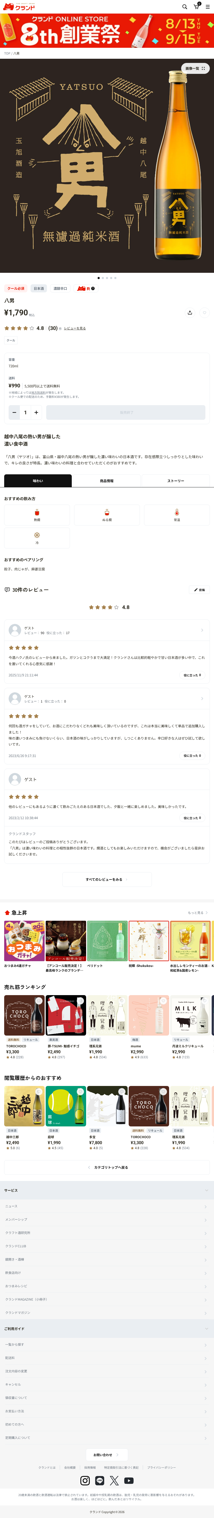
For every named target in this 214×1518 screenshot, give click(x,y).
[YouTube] (129, 1480)
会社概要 (70, 1467)
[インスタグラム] (85, 1480)
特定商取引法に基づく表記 (121, 1467)
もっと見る (196, 912)
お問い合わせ (102, 1454)
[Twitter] (114, 1480)
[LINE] (99, 1480)
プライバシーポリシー (161, 1467)
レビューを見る (75, 328)
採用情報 (90, 1467)
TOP (7, 53)
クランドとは (47, 1467)
